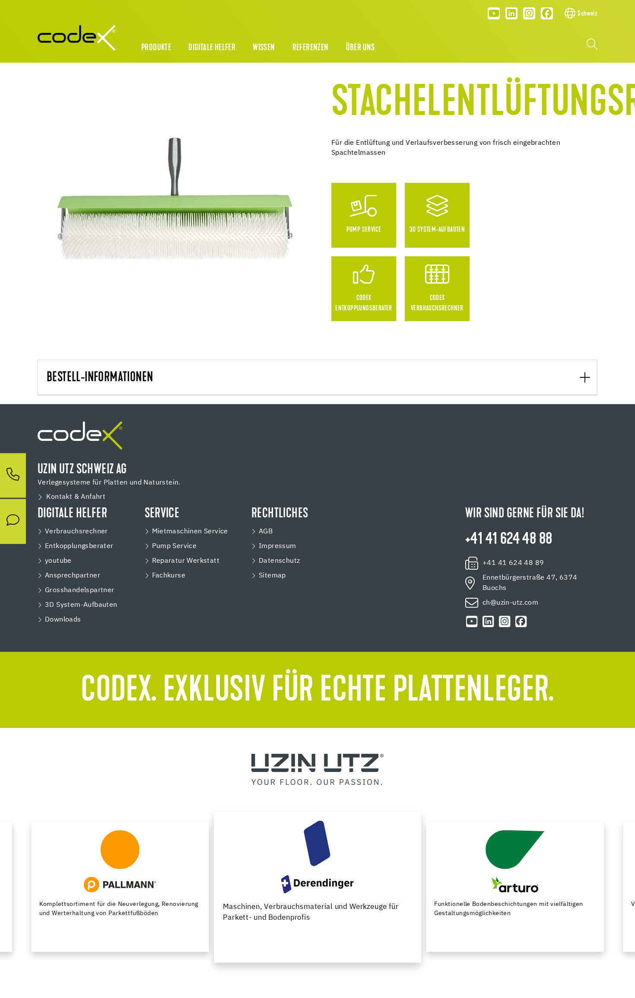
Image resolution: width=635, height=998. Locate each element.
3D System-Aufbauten (81, 605)
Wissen (264, 48)
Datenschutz (279, 561)
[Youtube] (494, 13)
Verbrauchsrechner (76, 531)
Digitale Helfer (211, 48)
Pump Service (174, 546)
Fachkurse (169, 575)
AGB (266, 531)
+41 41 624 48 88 (508, 540)
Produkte (156, 48)
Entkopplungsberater (79, 546)
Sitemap (272, 575)
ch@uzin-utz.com (510, 602)
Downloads (63, 619)
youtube (58, 561)
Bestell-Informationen (100, 378)
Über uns (360, 48)
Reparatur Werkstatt (186, 561)
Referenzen (310, 48)
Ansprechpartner (72, 575)
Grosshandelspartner (79, 590)
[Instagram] (529, 13)
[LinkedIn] (511, 13)
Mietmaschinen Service (190, 531)
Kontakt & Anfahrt (75, 497)
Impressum (277, 546)
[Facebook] (547, 13)
